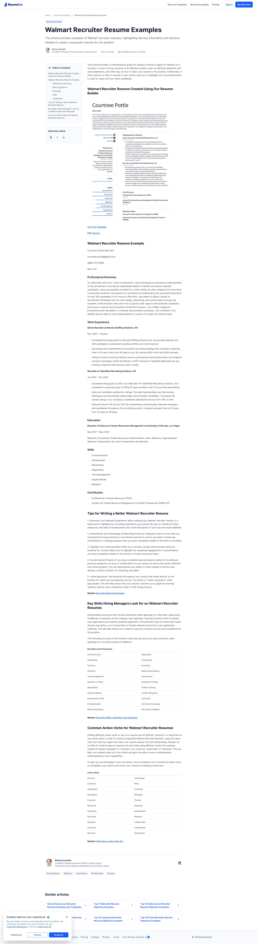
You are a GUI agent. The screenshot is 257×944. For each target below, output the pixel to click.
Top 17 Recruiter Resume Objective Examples (106, 905)
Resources (72, 937)
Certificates (57, 98)
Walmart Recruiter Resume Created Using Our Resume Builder (63, 74)
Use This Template (96, 227)
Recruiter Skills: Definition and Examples (116, 717)
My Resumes (244, 4)
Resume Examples (199, 4)
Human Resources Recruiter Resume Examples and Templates (64, 905)
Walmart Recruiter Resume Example (63, 80)
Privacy (106, 937)
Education (56, 91)
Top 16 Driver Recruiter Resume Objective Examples (156, 919)
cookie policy (43, 927)
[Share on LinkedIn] (63, 137)
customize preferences (17, 927)
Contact (95, 937)
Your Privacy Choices (133, 937)
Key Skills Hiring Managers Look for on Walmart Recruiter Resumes (63, 110)
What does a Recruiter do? (109, 841)
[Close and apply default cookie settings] (66, 916)
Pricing (215, 4)
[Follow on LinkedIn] (179, 863)
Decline (37, 935)
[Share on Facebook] (57, 137)
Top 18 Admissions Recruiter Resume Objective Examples (155, 905)
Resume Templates (177, 4)
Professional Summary (62, 83)
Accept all (58, 935)
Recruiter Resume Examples (110, 593)
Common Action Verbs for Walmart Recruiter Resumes (63, 116)
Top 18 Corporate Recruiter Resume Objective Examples (108, 919)
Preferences (16, 935)
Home (47, 15)
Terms (116, 937)
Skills (54, 95)
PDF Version (93, 233)
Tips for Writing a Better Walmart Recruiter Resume (62, 103)
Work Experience (59, 87)
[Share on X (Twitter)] (51, 137)
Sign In (229, 4)
